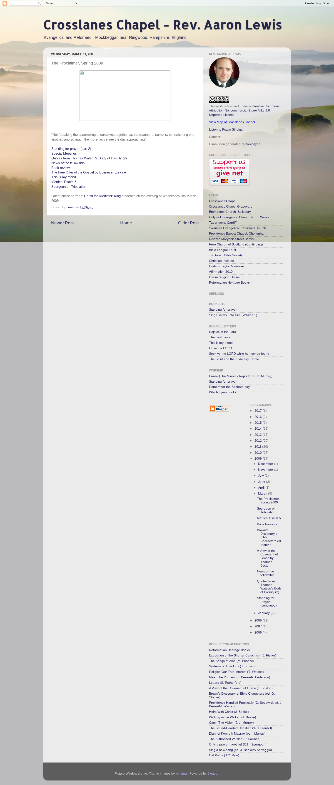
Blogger (212, 773)
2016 (258, 417)
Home (126, 222)
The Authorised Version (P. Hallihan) (235, 739)
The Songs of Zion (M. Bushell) (231, 661)
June (262, 481)
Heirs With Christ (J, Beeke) (229, 711)
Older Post (188, 222)
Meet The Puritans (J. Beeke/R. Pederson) (239, 677)
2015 (258, 422)
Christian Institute (221, 260)
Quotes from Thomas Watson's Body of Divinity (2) (89, 158)
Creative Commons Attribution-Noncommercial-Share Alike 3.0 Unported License (244, 110)
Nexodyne (253, 144)
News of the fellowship (68, 163)
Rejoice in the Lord (222, 332)
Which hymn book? (223, 392)
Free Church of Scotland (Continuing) (236, 244)
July (261, 475)
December (266, 464)
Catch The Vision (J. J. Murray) (231, 722)
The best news (219, 337)
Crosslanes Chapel (222, 201)
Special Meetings (64, 153)
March (263, 493)
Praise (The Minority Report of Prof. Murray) (240, 376)
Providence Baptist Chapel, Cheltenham (237, 233)
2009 (258, 458)
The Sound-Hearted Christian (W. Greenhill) (240, 728)
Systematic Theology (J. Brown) (232, 666)
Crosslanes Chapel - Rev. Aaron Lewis (162, 24)
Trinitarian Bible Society (226, 255)
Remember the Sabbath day (229, 387)
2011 (258, 446)
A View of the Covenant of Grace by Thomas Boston (267, 558)
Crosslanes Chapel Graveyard (230, 206)
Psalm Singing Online (224, 277)
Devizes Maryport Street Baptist (231, 239)
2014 (258, 428)
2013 (258, 434)
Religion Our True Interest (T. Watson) (236, 672)
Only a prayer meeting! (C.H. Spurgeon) (238, 744)
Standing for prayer (223, 309)
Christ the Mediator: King (102, 196)
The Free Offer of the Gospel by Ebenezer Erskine (88, 172)
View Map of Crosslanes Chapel (232, 122)
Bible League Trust (222, 250)
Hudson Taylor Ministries (226, 266)
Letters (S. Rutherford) (225, 682)
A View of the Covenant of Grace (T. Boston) (241, 688)
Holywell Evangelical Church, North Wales (239, 217)
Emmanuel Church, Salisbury (230, 211)
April (261, 487)
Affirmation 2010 (221, 271)
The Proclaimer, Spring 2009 (268, 500)
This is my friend (63, 177)
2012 (258, 440)
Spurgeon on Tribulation (68, 186)
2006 (258, 632)
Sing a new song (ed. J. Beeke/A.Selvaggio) (240, 750)
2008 (258, 620)
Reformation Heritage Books (229, 282)
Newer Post (62, 222)
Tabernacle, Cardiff (223, 222)
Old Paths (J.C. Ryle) (224, 755)
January (264, 613)
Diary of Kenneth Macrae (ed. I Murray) (237, 733)
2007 (258, 626)
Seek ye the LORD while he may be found (239, 353)
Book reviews (61, 168)
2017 (258, 410)
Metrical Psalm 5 (63, 182)
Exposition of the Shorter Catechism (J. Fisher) (242, 655)
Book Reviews (267, 524)
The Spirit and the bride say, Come (234, 359)
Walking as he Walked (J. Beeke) (232, 717)
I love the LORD (220, 348)
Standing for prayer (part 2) (71, 149)
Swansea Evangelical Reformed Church (237, 228)
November (266, 469)
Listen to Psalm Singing (226, 129)
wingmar (182, 773)
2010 (258, 452)
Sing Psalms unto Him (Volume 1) (233, 315)
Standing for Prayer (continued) (267, 601)
